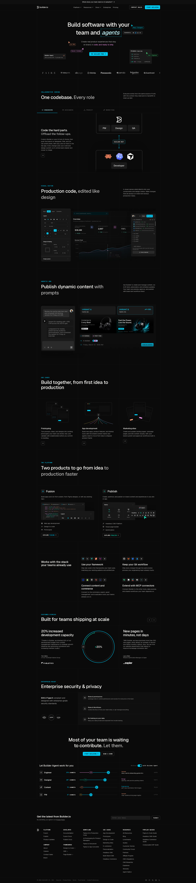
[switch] (140, 765)
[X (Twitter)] (153, 880)
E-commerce (107, 846)
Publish (112, 491)
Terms (74, 880)
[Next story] (154, 620)
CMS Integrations (128, 859)
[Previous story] (149, 620)
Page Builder (67, 854)
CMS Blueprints (128, 862)
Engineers (48, 110)
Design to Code (68, 848)
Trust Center (81, 880)
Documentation (68, 833)
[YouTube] (146, 880)
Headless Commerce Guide (149, 841)
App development (89, 428)
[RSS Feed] (159, 880)
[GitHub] (149, 880)
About (46, 848)
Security (58, 880)
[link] (57, 143)
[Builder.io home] (42, 7)
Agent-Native (127, 872)
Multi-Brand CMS (108, 856)
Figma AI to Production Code (90, 834)
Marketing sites (129, 428)
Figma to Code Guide (150, 833)
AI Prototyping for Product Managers (92, 839)
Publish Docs (67, 839)
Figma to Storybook (90, 844)
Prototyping (46, 428)
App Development (109, 833)
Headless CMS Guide (150, 836)
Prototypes (107, 836)
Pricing (115, 7)
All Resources (127, 833)
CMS (64, 851)
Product (89, 110)
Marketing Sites (108, 843)
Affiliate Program (128, 856)
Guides (125, 843)
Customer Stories (129, 846)
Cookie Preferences (93, 880)
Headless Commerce (110, 859)
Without (134, 765)
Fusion (50, 491)
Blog (124, 836)
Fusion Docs (67, 836)
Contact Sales (48, 854)
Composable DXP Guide (151, 845)
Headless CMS (108, 852)
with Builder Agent (150, 765)
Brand (45, 858)
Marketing (110, 110)
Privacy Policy (60, 820)
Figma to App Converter (91, 847)
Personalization (108, 849)
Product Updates (49, 839)
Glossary (126, 869)
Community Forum (129, 849)
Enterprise (107, 7)
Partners (125, 852)
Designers (69, 110)
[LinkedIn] (156, 880)
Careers (46, 851)
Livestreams (127, 839)
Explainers (126, 865)
